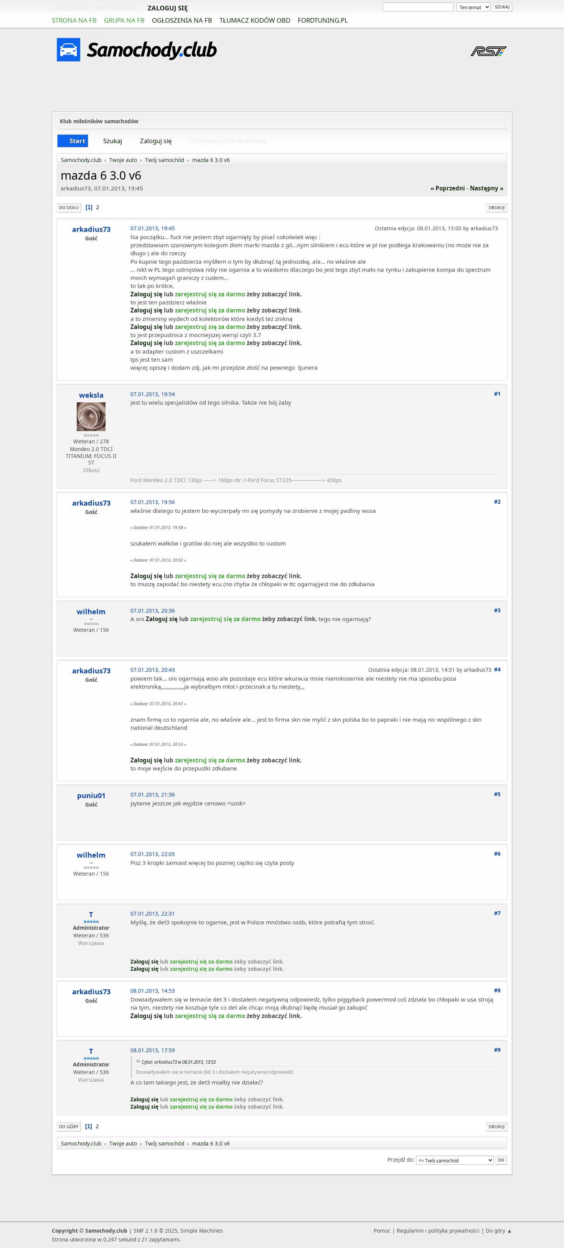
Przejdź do (400, 1159)
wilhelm (91, 611)
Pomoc (382, 1230)
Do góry (68, 1126)
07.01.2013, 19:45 (152, 228)
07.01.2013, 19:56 (152, 502)
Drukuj (497, 207)
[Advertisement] (282, 88)
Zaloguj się (168, 7)
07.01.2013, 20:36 (152, 610)
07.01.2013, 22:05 (152, 854)
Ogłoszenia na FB (182, 20)
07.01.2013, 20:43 (152, 669)
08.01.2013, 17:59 (152, 1050)
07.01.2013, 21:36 (152, 794)
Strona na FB (74, 20)
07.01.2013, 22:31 (152, 913)
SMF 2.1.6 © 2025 (155, 1230)
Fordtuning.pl (323, 20)
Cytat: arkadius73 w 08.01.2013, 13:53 (179, 1062)
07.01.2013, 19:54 (152, 394)
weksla (91, 395)
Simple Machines (201, 1230)
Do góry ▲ (499, 1230)
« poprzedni (447, 188)
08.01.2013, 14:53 (152, 990)
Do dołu (69, 207)
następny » (486, 188)
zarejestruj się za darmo (96, 7)
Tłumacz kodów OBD (254, 20)
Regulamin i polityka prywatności (438, 1230)
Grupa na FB (124, 20)
